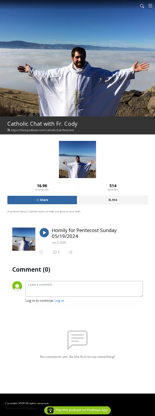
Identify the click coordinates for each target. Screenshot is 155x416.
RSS (114, 200)
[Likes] (41, 252)
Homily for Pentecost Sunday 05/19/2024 (84, 233)
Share (44, 200)
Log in (59, 300)
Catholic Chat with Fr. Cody (42, 123)
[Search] (142, 6)
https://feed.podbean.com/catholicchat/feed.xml (42, 130)
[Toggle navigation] (150, 6)
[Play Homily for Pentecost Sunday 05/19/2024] (44, 232)
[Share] (71, 252)
